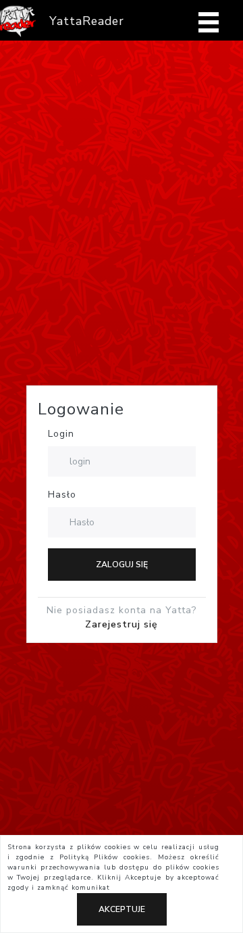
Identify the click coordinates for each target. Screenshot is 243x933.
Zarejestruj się (121, 624)
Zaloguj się (122, 564)
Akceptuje (122, 909)
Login (61, 433)
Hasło (62, 494)
